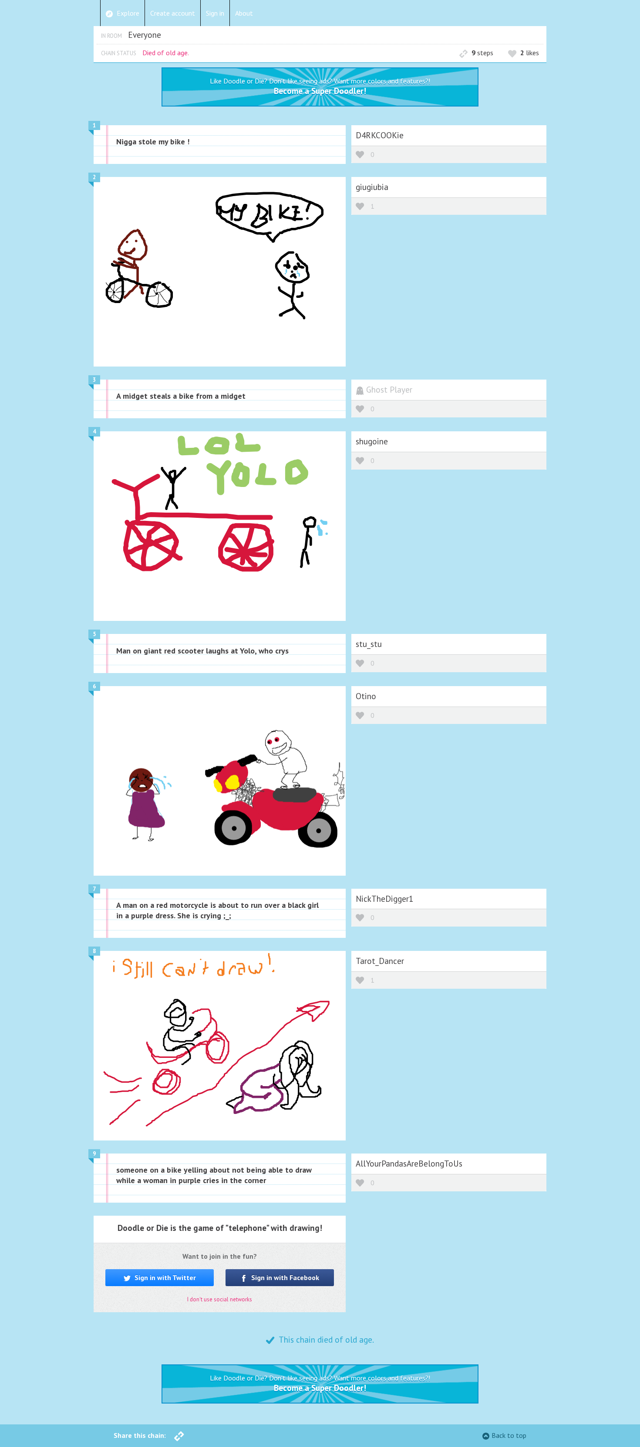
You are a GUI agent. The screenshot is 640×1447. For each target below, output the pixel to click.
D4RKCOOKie (380, 135)
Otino (366, 695)
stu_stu (369, 643)
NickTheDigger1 (384, 898)
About (244, 13)
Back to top (509, 1435)
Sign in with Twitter (164, 1277)
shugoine (372, 441)
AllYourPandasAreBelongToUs (409, 1163)
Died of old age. (165, 52)
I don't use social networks (219, 1299)
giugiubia (372, 186)
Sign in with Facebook (284, 1277)
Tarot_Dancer (380, 960)
